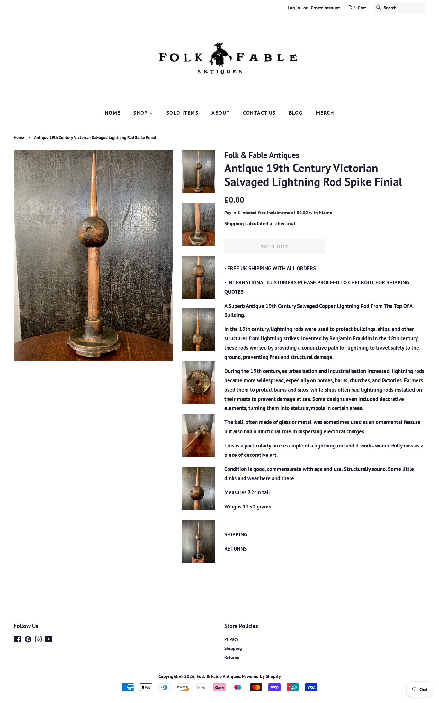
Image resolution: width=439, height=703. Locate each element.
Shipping (234, 223)
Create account (325, 8)
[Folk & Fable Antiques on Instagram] (38, 640)
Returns (231, 657)
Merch (325, 112)
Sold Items (182, 112)
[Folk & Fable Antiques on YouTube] (48, 640)
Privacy (231, 639)
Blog (296, 112)
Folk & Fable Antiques (218, 676)
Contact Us (259, 112)
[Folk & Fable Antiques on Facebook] (17, 640)
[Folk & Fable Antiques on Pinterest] (27, 640)
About (220, 112)
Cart (362, 8)
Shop (141, 112)
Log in (294, 8)
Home (112, 112)
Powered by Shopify (261, 676)
